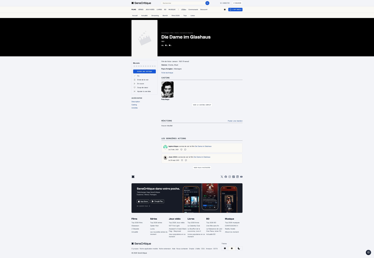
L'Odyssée (135, 229)
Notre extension (165, 249)
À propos (134, 249)
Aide (173, 249)
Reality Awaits (230, 229)
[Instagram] (229, 177)
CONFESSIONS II (231, 226)
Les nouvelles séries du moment (158, 233)
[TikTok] (233, 177)
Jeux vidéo (175, 219)
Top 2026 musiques (232, 223)
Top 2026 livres (193, 223)
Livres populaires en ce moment (196, 235)
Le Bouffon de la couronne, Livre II (194, 230)
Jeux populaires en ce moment (177, 235)
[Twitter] (222, 177)
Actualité (134, 232)
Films (171, 33)
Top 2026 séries (156, 223)
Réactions (166, 120)
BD (207, 219)
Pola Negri (165, 99)
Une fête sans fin (212, 226)
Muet (176, 65)
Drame (177, 33)
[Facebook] (226, 177)
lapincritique (173, 146)
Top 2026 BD (211, 223)
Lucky (152, 229)
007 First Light (174, 226)
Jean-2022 (172, 157)
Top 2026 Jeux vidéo (177, 223)
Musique (229, 219)
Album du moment (232, 232)
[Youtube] (241, 177)
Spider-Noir (154, 226)
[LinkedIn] (237, 177)
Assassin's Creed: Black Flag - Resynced (177, 230)
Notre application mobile (149, 249)
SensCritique (165, 33)
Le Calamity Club (194, 226)
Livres (191, 219)
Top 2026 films (136, 223)
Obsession (135, 226)
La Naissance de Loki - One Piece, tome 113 (214, 230)
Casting (165, 77)
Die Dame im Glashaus (186, 33)
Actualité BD (210, 234)
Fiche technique (167, 73)
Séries (153, 219)
